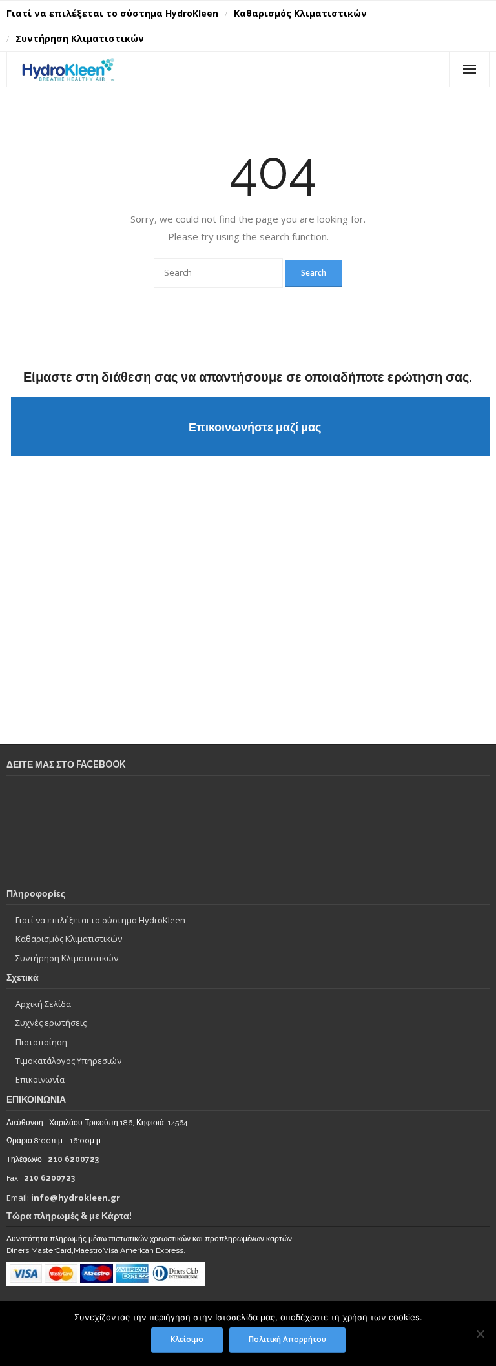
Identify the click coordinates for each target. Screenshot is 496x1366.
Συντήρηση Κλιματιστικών (80, 38)
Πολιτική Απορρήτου (287, 1339)
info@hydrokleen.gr (75, 1197)
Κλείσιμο (186, 1339)
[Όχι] (479, 1333)
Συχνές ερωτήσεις (51, 1022)
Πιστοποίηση (41, 1042)
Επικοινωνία (40, 1079)
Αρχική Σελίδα (43, 1004)
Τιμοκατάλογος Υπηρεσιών (68, 1060)
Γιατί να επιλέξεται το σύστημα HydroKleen (112, 13)
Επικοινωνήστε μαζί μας (255, 427)
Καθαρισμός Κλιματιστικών (300, 13)
